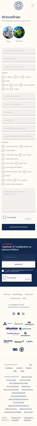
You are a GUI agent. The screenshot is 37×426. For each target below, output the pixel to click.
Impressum (29, 294)
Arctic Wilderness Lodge (18, 383)
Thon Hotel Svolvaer (11, 389)
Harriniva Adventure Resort (18, 399)
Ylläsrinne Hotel (11, 409)
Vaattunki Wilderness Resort (18, 405)
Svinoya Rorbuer (13, 386)
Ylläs (15, 371)
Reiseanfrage (18, 294)
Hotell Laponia (27, 389)
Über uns (7, 294)
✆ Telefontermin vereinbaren (18, 307)
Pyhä (22, 371)
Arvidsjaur (9, 368)
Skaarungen (26, 386)
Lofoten (19, 368)
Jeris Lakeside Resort (18, 396)
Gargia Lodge (27, 377)
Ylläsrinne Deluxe (25, 409)
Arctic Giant (28, 412)
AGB (24, 298)
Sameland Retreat (18, 393)
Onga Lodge (11, 380)
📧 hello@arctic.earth (16, 305)
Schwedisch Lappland (28, 418)
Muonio (29, 368)
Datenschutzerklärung (18, 270)
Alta (30, 365)
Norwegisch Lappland (16, 418)
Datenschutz (15, 298)
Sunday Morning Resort (13, 412)
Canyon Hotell (25, 380)
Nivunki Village (18, 402)
